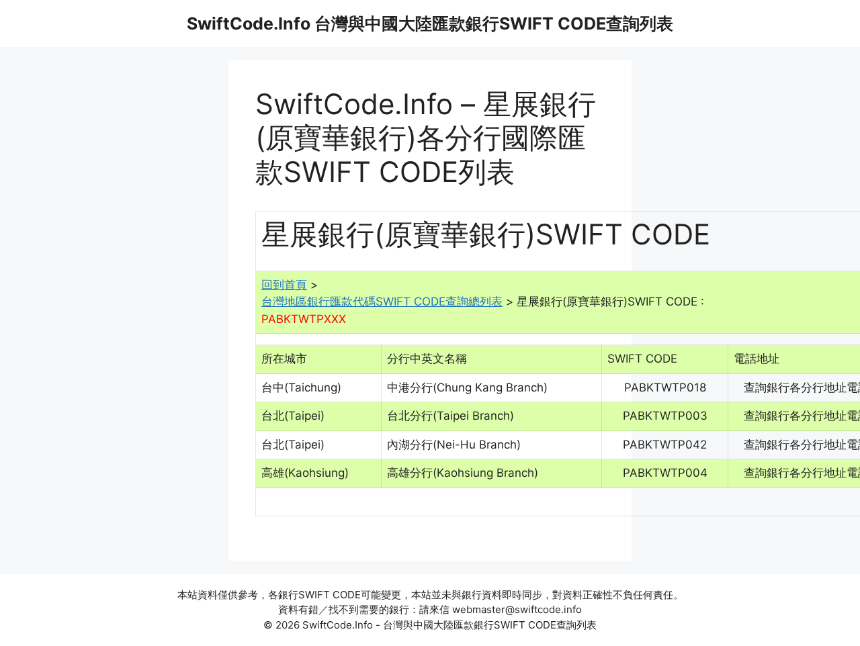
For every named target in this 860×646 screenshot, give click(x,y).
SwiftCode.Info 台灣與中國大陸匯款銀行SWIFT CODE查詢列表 (430, 23)
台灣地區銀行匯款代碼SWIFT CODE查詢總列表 (382, 301)
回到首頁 (284, 284)
